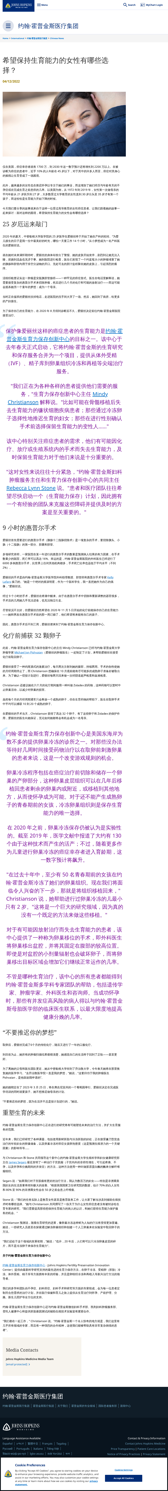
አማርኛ (20, 1443)
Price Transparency (123, 1449)
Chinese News (57, 38)
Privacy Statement (154, 1454)
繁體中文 (33, 1443)
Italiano (38, 1448)
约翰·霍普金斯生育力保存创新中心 (24, 1265)
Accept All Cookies (123, 1478)
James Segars (17, 1162)
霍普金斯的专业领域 (83, 1406)
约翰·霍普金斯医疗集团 (48, 26)
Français (47, 1443)
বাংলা (68, 1453)
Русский (7, 1448)
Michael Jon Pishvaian (28, 652)
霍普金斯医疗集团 (43, 1406)
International (17, 38)
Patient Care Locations (151, 1449)
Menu (42, 6)
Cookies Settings (124, 1469)
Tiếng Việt (53, 1448)
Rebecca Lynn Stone (31, 487)
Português (23, 1448)
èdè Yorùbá (55, 1453)
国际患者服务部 (107, 1406)
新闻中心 (125, 1406)
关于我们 (62, 1406)
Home (5, 38)
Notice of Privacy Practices (123, 1454)
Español (7, 1443)
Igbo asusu (37, 1453)
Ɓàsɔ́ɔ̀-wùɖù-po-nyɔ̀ (14, 1453)
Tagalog (61, 1443)
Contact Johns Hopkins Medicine (145, 1443)
